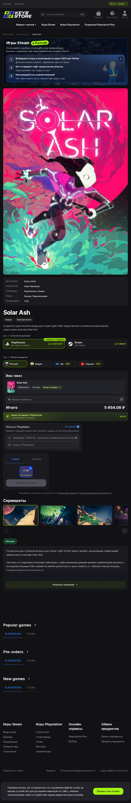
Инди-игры (9, 732)
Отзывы (7, 4)
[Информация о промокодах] (121, 399)
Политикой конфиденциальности (95, 493)
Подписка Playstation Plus (100, 25)
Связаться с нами (13, 770)
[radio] (34, 344)
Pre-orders (13, 652)
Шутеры (41, 746)
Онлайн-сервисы (75, 726)
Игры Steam (48, 25)
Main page (8, 34)
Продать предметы (112, 741)
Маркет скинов (25, 25)
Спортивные (43, 737)
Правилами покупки (67, 493)
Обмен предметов (110, 726)
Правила (50, 770)
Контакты (19, 4)
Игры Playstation (70, 25)
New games (14, 678)
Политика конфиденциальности (78, 770)
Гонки (39, 741)
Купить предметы (112, 736)
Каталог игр (22, 34)
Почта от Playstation (18, 427)
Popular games (17, 625)
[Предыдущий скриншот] (6, 531)
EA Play (73, 741)
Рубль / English (117, 4)
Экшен (8, 319)
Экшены (8, 737)
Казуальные (10, 741)
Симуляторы (10, 746)
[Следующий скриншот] (124, 531)
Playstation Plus (78, 736)
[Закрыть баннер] (120, 58)
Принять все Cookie (108, 791)
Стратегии (9, 751)
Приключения (24, 319)
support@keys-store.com (114, 770)
